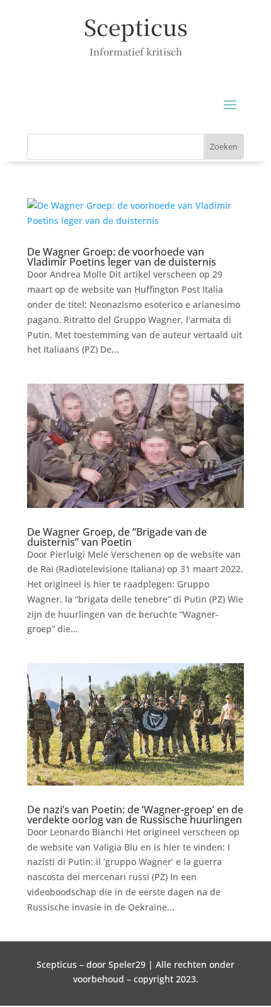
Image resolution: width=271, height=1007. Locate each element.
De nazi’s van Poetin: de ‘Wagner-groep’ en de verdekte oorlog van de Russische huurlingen (135, 815)
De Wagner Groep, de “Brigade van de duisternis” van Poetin (117, 537)
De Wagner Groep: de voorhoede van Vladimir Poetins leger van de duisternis (121, 257)
